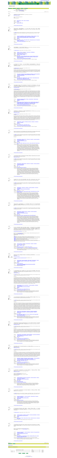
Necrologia (18, 52)
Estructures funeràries (24, 211)
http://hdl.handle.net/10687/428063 (21, 41)
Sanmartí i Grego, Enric (20, 263)
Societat (25, 20)
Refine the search (21, 10)
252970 (15, 238)
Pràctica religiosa (34, 260)
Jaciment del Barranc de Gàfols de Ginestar (22, 415)
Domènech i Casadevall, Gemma (34, 102)
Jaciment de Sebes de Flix (32, 359)
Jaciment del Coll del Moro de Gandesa (22, 140)
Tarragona (21, 54)
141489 (15, 274)
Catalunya (18, 21)
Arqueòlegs (24, 52)
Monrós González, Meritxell (27, 191)
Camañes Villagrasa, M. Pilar (20, 102)
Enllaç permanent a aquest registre (18, 25)
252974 (15, 240)
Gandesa (18, 141)
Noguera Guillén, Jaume (27, 124)
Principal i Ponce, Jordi (32, 103)
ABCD (29, 456)
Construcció (23, 121)
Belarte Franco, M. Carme (26, 78)
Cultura (22, 20)
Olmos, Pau (24, 167)
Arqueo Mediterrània (20, 233)
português (42, 0)
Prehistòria (22, 358)
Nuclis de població (29, 36)
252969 (15, 237)
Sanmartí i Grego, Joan (28, 246)
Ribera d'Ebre (18, 360)
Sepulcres (38, 377)
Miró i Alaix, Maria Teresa (29, 56)
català (48, 0)
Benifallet (18, 189)
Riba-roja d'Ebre (23, 360)
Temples (38, 260)
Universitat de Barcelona (20, 247)
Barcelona (18, 54)
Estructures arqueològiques (23, 36)
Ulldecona (18, 213)
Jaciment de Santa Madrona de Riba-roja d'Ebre (23, 359)
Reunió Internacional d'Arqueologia (18, 231)
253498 (15, 134)
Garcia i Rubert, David (32, 215)
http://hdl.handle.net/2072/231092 (21, 339)
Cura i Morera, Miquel (19, 244)
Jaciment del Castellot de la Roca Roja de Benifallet (23, 286)
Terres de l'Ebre (19, 312)
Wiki (31, 456)
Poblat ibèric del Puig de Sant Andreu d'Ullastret (23, 37)
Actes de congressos (19, 243)
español (44, 0)
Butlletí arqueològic (17, 50)
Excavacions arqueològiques (20, 74)
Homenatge (32, 243)
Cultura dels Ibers (19, 121)
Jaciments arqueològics (36, 139)
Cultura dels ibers (19, 20)
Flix (17, 165)
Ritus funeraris (30, 260)
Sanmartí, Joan (22, 40)
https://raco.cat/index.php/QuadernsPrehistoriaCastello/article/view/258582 (26, 264)
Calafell (23, 245)
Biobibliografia (33, 52)
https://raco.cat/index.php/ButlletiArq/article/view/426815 (24, 58)
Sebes (18, 336)
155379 (15, 393)
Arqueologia (27, 20)
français (46, 0)
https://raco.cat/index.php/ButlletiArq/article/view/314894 (24, 125)
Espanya (18, 245)
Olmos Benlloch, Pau (26, 103)
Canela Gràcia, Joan (27, 102)
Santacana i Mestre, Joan (20, 57)
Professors (21, 52)
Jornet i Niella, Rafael (23, 56)
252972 (15, 239)
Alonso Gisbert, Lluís (19, 78)
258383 (15, 32)
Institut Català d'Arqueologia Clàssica (32, 247)
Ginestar (18, 416)
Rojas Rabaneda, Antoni (16, 87)
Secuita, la (18, 76)
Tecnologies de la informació (20, 99)
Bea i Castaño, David (19, 314)
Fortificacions (33, 36)
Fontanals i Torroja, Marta (20, 103)
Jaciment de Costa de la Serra (20, 75)
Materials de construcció (28, 121)
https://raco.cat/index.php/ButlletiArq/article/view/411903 (24, 79)
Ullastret (18, 38)
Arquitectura (33, 121)
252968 (15, 236)
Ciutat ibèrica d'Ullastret (32, 37)
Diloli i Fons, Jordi (31, 314)
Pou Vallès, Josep (35, 56)
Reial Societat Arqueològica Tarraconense (22, 53)
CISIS (27, 456)
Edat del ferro (28, 163)
